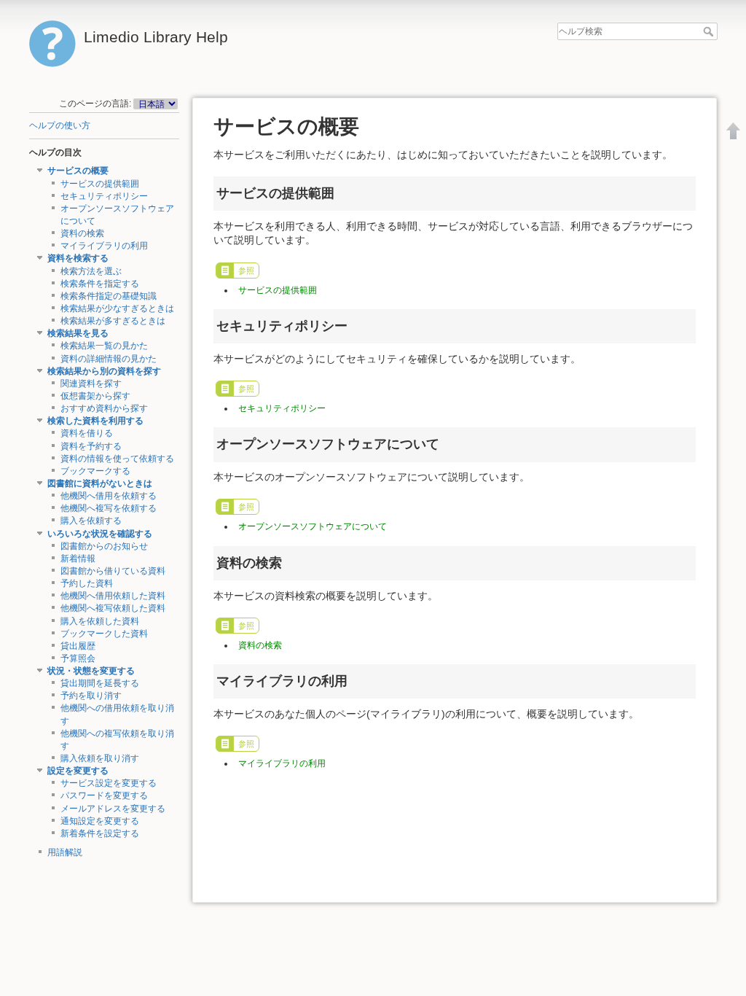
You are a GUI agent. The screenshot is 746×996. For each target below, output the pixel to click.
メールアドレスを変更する (112, 809)
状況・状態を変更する (91, 671)
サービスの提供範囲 (99, 184)
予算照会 (77, 658)
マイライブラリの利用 (104, 246)
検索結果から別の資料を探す (104, 371)
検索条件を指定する (99, 284)
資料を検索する (78, 258)
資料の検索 (82, 233)
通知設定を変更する (99, 821)
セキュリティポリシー (104, 196)
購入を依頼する (91, 520)
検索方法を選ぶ (91, 271)
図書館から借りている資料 (112, 571)
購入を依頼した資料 (99, 621)
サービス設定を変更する (108, 783)
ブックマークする (95, 471)
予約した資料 (86, 583)
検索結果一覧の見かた (104, 346)
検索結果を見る (78, 333)
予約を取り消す (91, 695)
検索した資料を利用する (95, 421)
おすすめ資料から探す (104, 408)
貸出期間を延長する (99, 683)
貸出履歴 (77, 646)
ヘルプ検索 (710, 31)
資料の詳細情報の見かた (108, 359)
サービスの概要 (78, 171)
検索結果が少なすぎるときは (117, 308)
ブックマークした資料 (104, 634)
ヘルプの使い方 (59, 125)
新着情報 (77, 558)
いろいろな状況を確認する (99, 534)
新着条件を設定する (99, 833)
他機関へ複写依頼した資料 (112, 608)
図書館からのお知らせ (104, 546)
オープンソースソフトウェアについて (312, 526)
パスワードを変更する (104, 795)
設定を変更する (78, 771)
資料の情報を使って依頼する (117, 459)
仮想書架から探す (95, 396)
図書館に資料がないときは (99, 483)
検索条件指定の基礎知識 (108, 296)
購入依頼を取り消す (99, 758)
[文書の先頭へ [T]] (733, 130)
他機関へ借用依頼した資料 (112, 596)
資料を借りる (86, 433)
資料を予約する (91, 446)
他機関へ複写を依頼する (108, 508)
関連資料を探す (91, 383)
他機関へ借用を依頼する (108, 496)
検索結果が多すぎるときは (112, 321)
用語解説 (64, 852)
